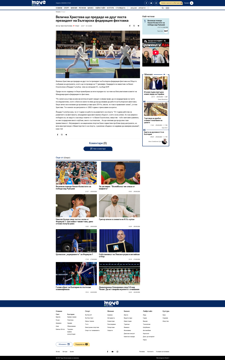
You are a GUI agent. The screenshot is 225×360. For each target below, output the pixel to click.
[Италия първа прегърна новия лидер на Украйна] (155, 83)
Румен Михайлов (162, 99)
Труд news (160, 31)
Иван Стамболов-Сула (154, 141)
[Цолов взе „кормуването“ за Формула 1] (76, 240)
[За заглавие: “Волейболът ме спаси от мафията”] (119, 173)
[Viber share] (134, 26)
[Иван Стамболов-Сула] (164, 141)
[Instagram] (156, 3)
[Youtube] (151, 3)
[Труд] (111, 303)
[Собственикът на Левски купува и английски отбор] (119, 240)
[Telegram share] (138, 26)
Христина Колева (66, 26)
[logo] (39, 3)
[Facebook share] (130, 26)
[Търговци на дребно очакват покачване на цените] (155, 109)
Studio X (167, 358)
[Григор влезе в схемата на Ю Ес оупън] (119, 205)
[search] (163, 8)
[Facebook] (146, 3)
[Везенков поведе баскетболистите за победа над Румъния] (76, 173)
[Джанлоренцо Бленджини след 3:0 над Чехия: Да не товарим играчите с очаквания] (119, 273)
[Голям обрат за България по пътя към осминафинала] (76, 273)
